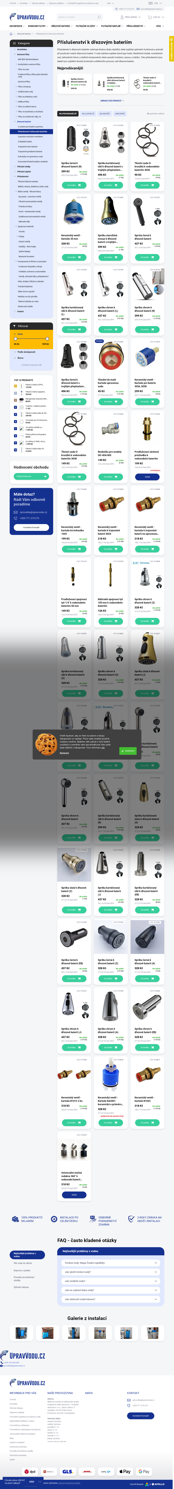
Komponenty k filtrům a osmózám (32, 261)
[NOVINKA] (111, 358)
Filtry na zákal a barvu (27, 106)
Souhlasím (129, 750)
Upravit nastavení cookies (69, 1483)
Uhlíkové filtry (23, 102)
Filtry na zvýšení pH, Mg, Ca (29, 117)
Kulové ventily (24, 241)
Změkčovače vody (25, 92)
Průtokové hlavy (25, 206)
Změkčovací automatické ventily (32, 216)
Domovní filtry (23, 54)
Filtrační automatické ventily (30, 201)
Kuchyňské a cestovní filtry (29, 64)
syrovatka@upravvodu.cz (33, 512)
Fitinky (21, 236)
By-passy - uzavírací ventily (30, 197)
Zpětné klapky (24, 251)
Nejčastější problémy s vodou (22, 1421)
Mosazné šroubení (26, 256)
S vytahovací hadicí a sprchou (30, 127)
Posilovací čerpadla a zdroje (30, 266)
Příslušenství (23, 176)
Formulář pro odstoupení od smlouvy (25, 1429)
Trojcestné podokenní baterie (30, 151)
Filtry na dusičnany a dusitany (30, 112)
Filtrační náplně (24, 172)
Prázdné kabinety (25, 286)
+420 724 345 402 (11, 1362)
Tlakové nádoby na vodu (28, 301)
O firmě (13, 3)
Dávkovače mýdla (25, 306)
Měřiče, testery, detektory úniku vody (33, 186)
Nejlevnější (88, 114)
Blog (11, 1438)
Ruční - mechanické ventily (30, 211)
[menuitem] (17, 26)
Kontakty (24, 3)
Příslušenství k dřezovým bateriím (32, 131)
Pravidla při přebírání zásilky (21, 1451)
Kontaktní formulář (31, 527)
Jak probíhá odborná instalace (22, 1434)
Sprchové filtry (24, 82)
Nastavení (64, 753)
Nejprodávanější (68, 114)
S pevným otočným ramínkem (30, 136)
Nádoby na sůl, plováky (27, 296)
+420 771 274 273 (29, 518)
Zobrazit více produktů (110, 101)
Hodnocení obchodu (18, 1447)
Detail (147, 477)
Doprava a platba (56, 3)
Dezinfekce (22, 49)
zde (103, 747)
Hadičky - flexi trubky (27, 246)
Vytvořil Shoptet (136, 1484)
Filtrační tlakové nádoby (28, 181)
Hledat (99, 17)
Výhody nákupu (38, 3)
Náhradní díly (24, 221)
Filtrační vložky (23, 167)
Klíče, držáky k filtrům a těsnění (31, 281)
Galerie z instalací (17, 1442)
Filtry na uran (23, 69)
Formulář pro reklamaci (19, 1425)
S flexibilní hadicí (25, 142)
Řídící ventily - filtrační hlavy (29, 191)
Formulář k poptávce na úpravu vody (83, 3)
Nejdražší (105, 114)
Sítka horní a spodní (26, 291)
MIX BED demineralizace (28, 59)
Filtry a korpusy (24, 87)
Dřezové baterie (24, 122)
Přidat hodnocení (24, 476)
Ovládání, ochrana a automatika (32, 271)
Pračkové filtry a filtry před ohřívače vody (33, 75)
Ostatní (20, 311)
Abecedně (120, 114)
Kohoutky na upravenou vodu (30, 156)
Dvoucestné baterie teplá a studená (33, 161)
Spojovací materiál (25, 226)
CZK (156, 3)
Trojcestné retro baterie (27, 147)
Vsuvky (22, 231)
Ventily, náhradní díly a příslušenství (33, 276)
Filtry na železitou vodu (27, 97)
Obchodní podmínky (18, 1455)
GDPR (12, 1460)
